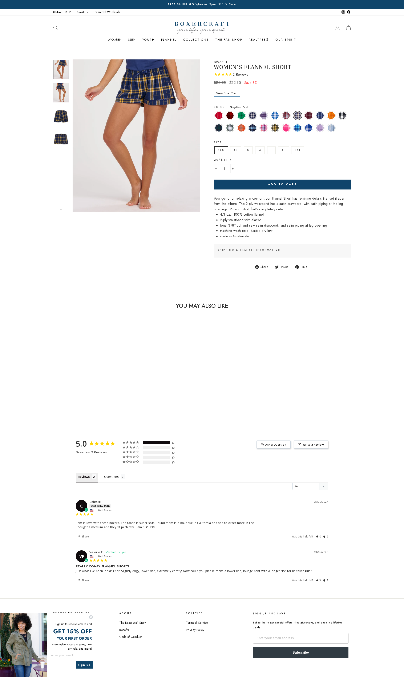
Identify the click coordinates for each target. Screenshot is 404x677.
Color (231, 107)
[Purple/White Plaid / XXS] (86, 396)
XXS (221, 150)
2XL (298, 150)
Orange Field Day (331, 115)
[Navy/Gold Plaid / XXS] (103, 396)
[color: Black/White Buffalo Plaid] (81, 401)
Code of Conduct (130, 637)
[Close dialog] (91, 617)
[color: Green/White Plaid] (92, 401)
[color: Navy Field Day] (69, 401)
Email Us (82, 12)
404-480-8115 (62, 12)
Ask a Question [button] (275, 444)
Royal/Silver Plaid (275, 115)
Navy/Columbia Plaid (252, 128)
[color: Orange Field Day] (75, 401)
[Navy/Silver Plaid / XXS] (81, 396)
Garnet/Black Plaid (286, 115)
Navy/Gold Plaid (297, 115)
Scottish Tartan (219, 128)
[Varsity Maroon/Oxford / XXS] (64, 401)
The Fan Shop (229, 40)
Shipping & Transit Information (249, 249)
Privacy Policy (195, 630)
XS (236, 150)
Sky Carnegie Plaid (331, 128)
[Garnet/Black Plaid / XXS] (98, 396)
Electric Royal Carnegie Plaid (308, 128)
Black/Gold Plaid (275, 128)
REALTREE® (259, 40)
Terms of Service (197, 623)
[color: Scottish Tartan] (86, 401)
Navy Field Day (320, 115)
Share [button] (85, 536)
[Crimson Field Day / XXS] (64, 396)
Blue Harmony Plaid (297, 128)
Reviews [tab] (84, 477)
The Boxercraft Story (132, 623)
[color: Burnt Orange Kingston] (98, 401)
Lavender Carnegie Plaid (320, 128)
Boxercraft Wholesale (106, 12)
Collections (196, 40)
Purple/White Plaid (264, 115)
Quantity (223, 160)
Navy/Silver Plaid (252, 115)
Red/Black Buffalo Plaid (230, 115)
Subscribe (300, 652)
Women (115, 40)
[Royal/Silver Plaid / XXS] (92, 396)
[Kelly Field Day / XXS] (75, 396)
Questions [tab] (111, 477)
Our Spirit (285, 40)
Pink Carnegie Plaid (286, 128)
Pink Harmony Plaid (264, 128)
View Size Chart (227, 93)
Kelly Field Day (241, 115)
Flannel (169, 40)
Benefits (124, 630)
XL (284, 150)
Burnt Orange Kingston (241, 128)
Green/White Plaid (230, 128)
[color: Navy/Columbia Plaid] (103, 401)
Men (132, 40)
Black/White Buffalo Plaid (342, 115)
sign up (84, 665)
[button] (318, 537)
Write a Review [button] (313, 444)
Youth (148, 40)
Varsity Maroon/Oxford (308, 115)
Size (218, 142)
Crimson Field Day (219, 115)
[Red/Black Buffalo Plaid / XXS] (69, 396)
